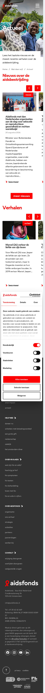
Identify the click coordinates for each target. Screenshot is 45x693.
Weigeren (21, 395)
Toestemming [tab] (9, 302)
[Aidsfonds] (10, 5)
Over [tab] (36, 302)
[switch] (36, 353)
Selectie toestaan (21, 387)
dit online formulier (19, 639)
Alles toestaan (21, 379)
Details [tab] (23, 302)
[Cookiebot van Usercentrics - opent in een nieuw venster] (30, 295)
